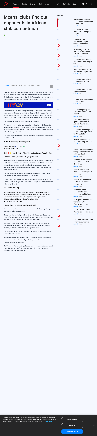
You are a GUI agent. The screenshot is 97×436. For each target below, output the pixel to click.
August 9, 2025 (33, 157)
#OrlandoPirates (16, 153)
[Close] (94, 425)
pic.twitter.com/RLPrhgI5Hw (13, 201)
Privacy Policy (47, 421)
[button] (75, 33)
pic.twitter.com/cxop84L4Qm (42, 153)
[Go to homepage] (6, 4)
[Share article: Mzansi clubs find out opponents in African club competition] (51, 86)
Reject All (72, 425)
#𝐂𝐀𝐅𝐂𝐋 (7, 142)
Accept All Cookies (72, 431)
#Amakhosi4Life (32, 199)
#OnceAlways (27, 153)
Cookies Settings (72, 419)
